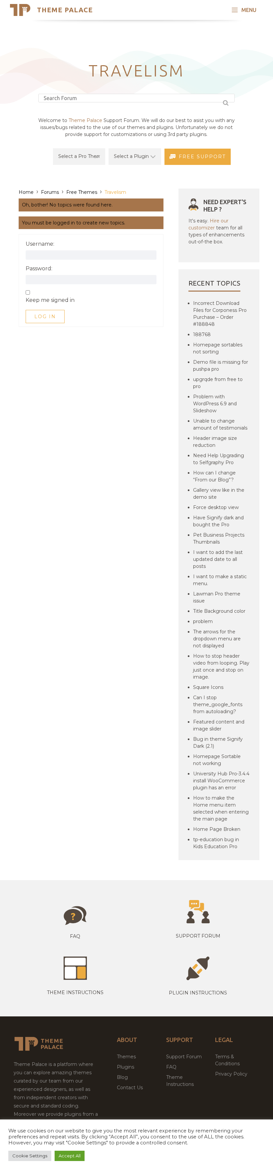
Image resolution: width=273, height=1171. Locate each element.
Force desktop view (216, 507)
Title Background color (219, 611)
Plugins (125, 1067)
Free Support (202, 157)
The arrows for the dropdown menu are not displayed (217, 639)
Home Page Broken (216, 829)
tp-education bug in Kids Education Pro (216, 843)
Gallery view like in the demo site (218, 493)
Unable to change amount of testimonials (220, 424)
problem (203, 621)
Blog (122, 1077)
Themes (126, 1057)
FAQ (171, 1067)
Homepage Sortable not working (217, 759)
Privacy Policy (231, 1074)
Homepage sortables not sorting (217, 348)
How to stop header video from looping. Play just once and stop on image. (221, 666)
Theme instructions (75, 992)
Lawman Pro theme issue (216, 597)
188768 (202, 334)
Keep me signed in (50, 300)
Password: (39, 269)
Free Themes (81, 192)
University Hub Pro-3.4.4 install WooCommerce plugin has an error (221, 781)
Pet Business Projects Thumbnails (218, 538)
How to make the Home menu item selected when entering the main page (221, 808)
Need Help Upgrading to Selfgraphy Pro (218, 459)
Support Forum (198, 936)
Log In (45, 317)
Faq (75, 936)
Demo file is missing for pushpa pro (220, 365)
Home (26, 192)
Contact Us (130, 1088)
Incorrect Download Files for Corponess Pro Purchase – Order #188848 (220, 313)
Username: (40, 244)
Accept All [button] (70, 1155)
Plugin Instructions (198, 993)
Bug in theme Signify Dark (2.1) (218, 742)
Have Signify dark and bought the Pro (218, 521)
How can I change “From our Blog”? (214, 476)
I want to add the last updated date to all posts (218, 559)
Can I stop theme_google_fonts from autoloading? (217, 705)
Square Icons (208, 687)
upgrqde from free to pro (218, 382)
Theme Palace (65, 10)
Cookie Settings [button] (29, 1155)
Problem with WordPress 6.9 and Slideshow (215, 404)
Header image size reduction (215, 441)
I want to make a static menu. (220, 580)
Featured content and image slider (218, 725)
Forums (50, 192)
